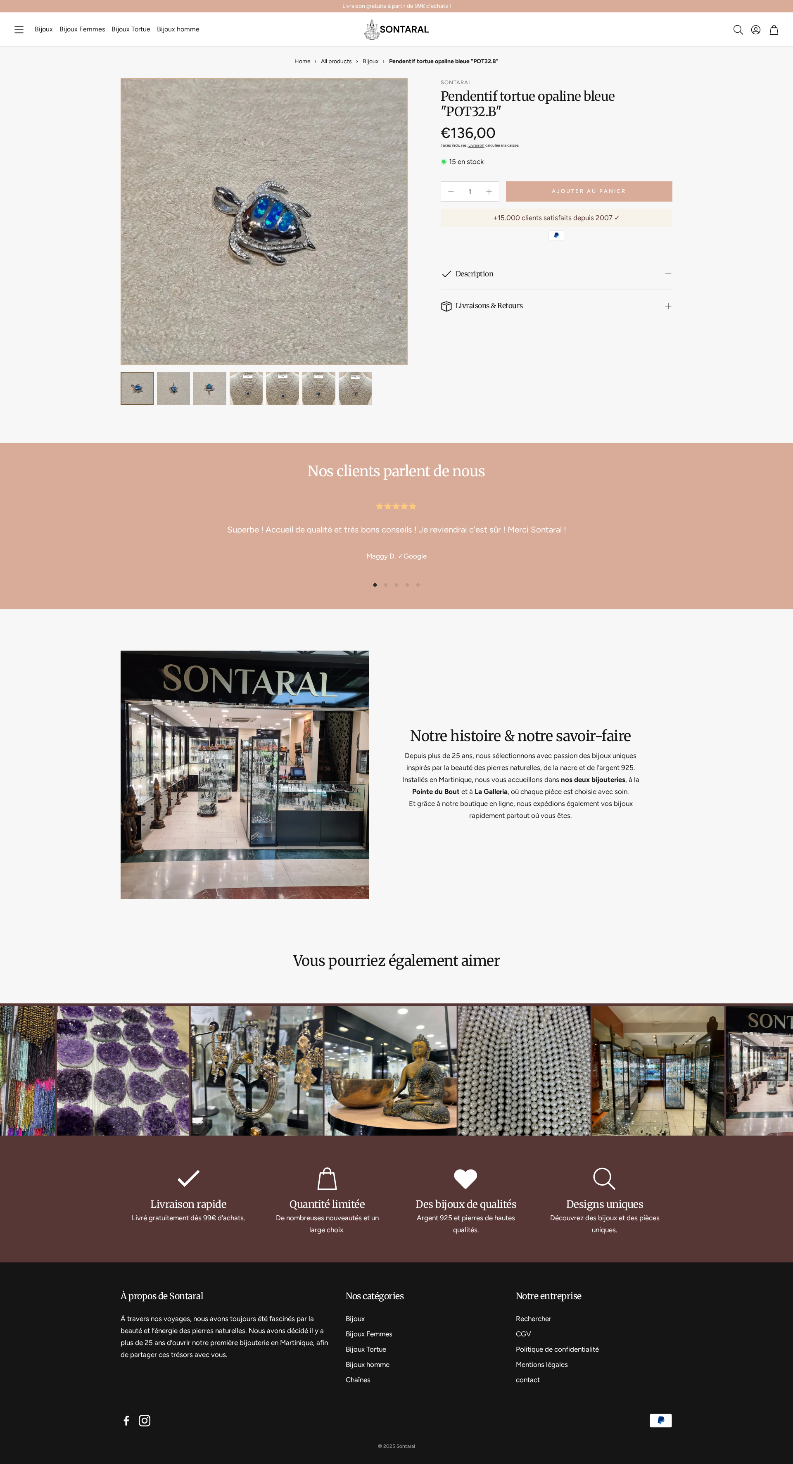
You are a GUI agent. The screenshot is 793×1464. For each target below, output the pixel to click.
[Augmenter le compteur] (489, 191)
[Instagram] (144, 1420)
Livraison (476, 145)
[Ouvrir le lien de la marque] (178, 1072)
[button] (19, 29)
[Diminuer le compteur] (451, 191)
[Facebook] (126, 1420)
